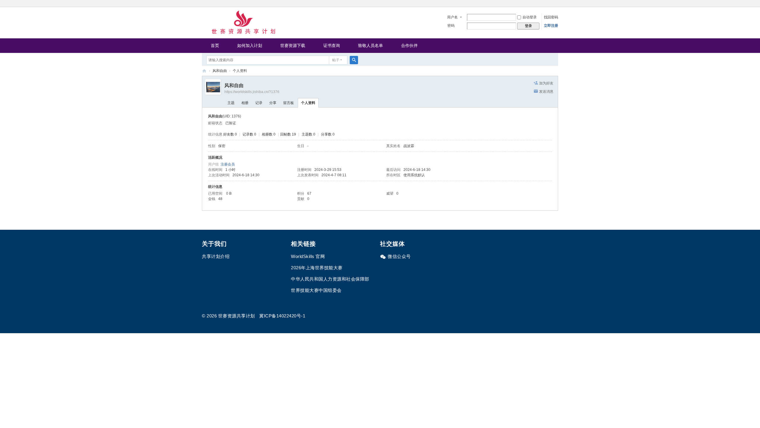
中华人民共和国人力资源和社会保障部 (330, 278)
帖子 (335, 60)
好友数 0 (230, 134)
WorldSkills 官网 (308, 256)
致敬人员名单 (370, 45)
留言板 (288, 103)
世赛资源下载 (292, 45)
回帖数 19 (288, 134)
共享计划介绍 (215, 256)
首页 (215, 45)
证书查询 (331, 45)
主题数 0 (308, 134)
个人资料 (308, 103)
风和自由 (220, 71)
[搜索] (354, 60)
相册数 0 (269, 134)
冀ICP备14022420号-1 (282, 315)
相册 (244, 103)
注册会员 (228, 164)
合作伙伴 (409, 45)
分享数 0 (328, 134)
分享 (272, 103)
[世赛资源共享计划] (243, 22)
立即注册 (551, 25)
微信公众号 (399, 256)
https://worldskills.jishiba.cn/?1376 (251, 92)
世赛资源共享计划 (204, 71)
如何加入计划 (249, 45)
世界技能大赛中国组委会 (316, 290)
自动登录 (529, 17)
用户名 (452, 17)
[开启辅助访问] (556, 4)
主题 (231, 103)
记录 (258, 103)
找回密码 (551, 17)
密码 (451, 25)
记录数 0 (249, 134)
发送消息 (546, 91)
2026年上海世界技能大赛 (317, 267)
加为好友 (546, 83)
